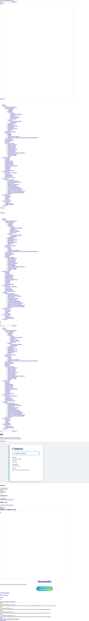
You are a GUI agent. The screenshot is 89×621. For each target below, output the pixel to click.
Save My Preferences (9, 619)
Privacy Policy (3, 620)
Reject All (7, 601)
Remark (11, 608)
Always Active (12, 604)
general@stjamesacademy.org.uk (6, 499)
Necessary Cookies (5, 604)
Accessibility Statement (5, 592)
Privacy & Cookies (4, 595)
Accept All (13, 601)
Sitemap (1, 597)
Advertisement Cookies (6, 615)
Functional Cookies (5, 608)
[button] (44, 3)
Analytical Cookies (5, 611)
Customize (3, 601)
